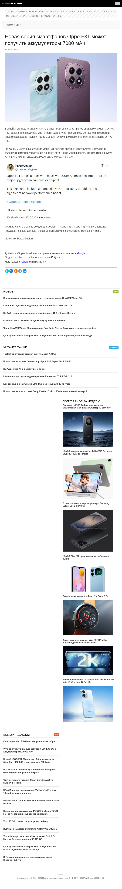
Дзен (56, 257)
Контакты (60, 875)
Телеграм (26, 261)
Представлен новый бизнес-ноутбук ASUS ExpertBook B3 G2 (37, 361)
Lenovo (45, 16)
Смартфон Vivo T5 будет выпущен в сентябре (29, 741)
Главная (9, 25)
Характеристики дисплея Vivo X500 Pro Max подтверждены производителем (85, 641)
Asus (81, 11)
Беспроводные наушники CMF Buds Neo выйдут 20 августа (36, 384)
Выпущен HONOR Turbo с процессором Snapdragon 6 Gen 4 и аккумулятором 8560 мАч (87, 406)
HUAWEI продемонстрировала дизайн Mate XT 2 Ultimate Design (39, 313)
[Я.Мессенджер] (7, 271)
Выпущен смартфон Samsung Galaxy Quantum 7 (30, 829)
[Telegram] (20, 271)
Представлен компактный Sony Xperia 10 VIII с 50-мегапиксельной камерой (45, 391)
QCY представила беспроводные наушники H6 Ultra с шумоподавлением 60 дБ (47, 335)
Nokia (72, 11)
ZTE (113, 11)
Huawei (54, 11)
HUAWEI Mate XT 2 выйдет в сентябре (24, 369)
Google (34, 16)
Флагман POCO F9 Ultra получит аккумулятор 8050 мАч (34, 320)
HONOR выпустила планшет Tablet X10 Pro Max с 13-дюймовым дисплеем (87, 452)
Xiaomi (10, 11)
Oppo (105, 11)
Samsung (21, 11)
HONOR (33, 11)
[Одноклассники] (16, 271)
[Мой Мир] (25, 271)
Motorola (12, 16)
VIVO (89, 11)
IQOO (64, 11)
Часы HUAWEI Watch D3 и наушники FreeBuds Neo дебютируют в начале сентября (49, 328)
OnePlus (57, 16)
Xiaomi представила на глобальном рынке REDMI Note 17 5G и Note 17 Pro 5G (88, 680)
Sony (97, 11)
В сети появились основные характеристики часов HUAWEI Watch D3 (42, 298)
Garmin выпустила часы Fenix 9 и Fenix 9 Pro (86, 596)
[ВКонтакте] (11, 271)
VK (44, 261)
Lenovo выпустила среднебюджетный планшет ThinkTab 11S (37, 305)
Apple (23, 16)
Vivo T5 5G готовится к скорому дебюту (25, 821)
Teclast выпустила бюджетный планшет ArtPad (29, 354)
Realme (43, 11)
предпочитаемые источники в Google (63, 253)
